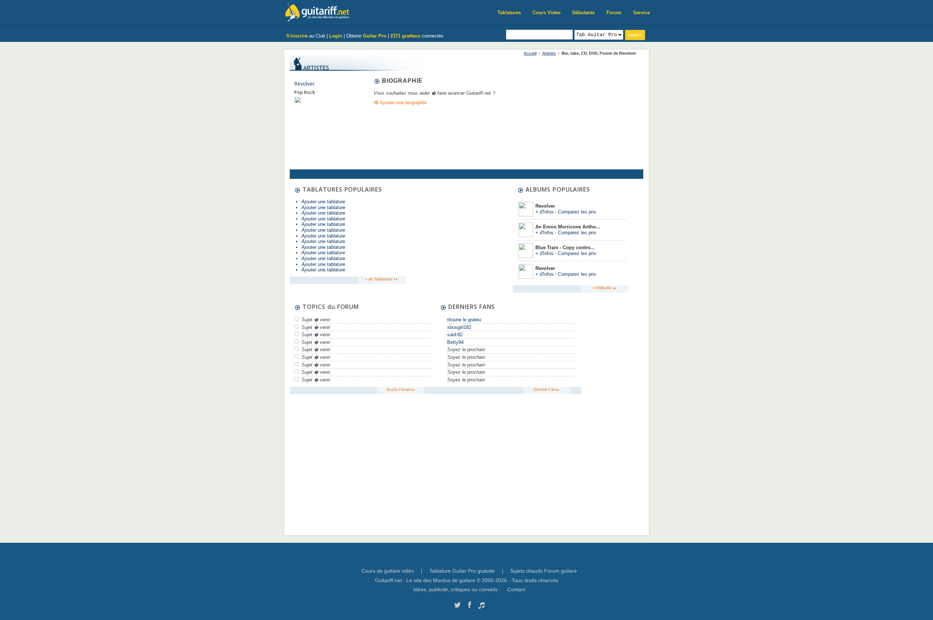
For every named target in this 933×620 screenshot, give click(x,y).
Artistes (549, 53)
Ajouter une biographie (403, 102)
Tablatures (509, 12)
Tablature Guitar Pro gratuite (462, 571)
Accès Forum (399, 389)
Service (641, 12)
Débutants (583, 12)
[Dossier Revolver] (297, 99)
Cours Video (546, 12)
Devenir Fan (544, 389)
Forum (613, 12)
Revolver (304, 83)
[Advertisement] (458, 232)
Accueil (530, 53)
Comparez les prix (577, 212)
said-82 (454, 334)
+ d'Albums (602, 288)
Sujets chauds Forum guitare (543, 571)
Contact (516, 589)
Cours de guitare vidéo (388, 571)
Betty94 (455, 342)
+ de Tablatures (379, 279)
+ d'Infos (544, 212)
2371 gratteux (405, 36)
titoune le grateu (464, 319)
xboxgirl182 (459, 327)
